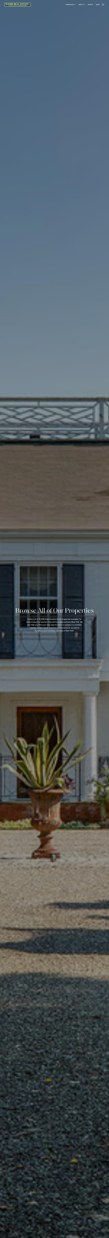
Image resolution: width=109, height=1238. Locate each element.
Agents (90, 4)
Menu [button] (98, 4)
